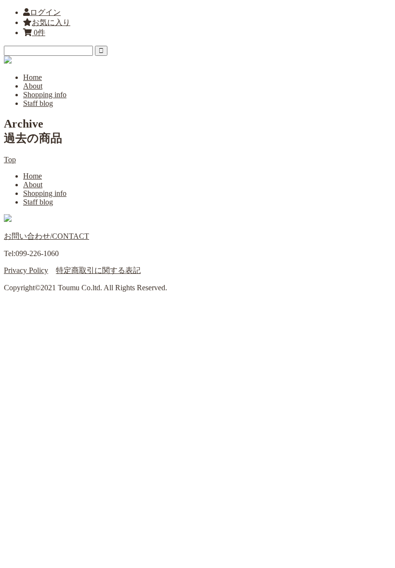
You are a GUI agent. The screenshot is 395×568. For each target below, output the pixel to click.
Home (32, 77)
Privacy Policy (26, 270)
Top (10, 159)
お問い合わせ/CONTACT (46, 236)
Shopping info (44, 94)
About (32, 86)
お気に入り (51, 22)
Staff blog (38, 103)
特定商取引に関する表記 (98, 270)
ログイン (45, 12)
